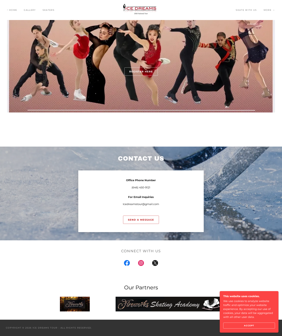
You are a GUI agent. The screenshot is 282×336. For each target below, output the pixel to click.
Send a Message (141, 219)
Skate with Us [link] (246, 10)
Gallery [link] (30, 10)
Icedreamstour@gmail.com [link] (141, 204)
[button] (268, 10)
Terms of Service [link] (24, 244)
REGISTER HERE (141, 71)
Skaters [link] (48, 10)
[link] (141, 9)
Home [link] (13, 10)
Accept (249, 325)
